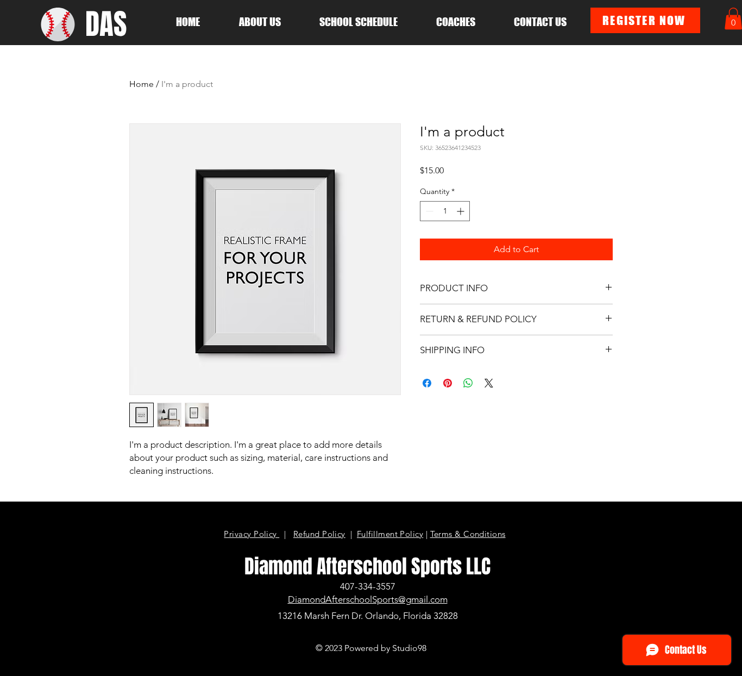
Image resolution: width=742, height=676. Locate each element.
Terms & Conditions (468, 534)
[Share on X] (488, 383)
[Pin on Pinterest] (447, 383)
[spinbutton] (445, 211)
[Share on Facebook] (426, 383)
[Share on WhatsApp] (468, 383)
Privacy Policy (251, 534)
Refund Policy (319, 534)
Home (141, 84)
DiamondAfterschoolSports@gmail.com (368, 599)
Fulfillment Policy (390, 534)
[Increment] (461, 211)
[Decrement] (428, 211)
